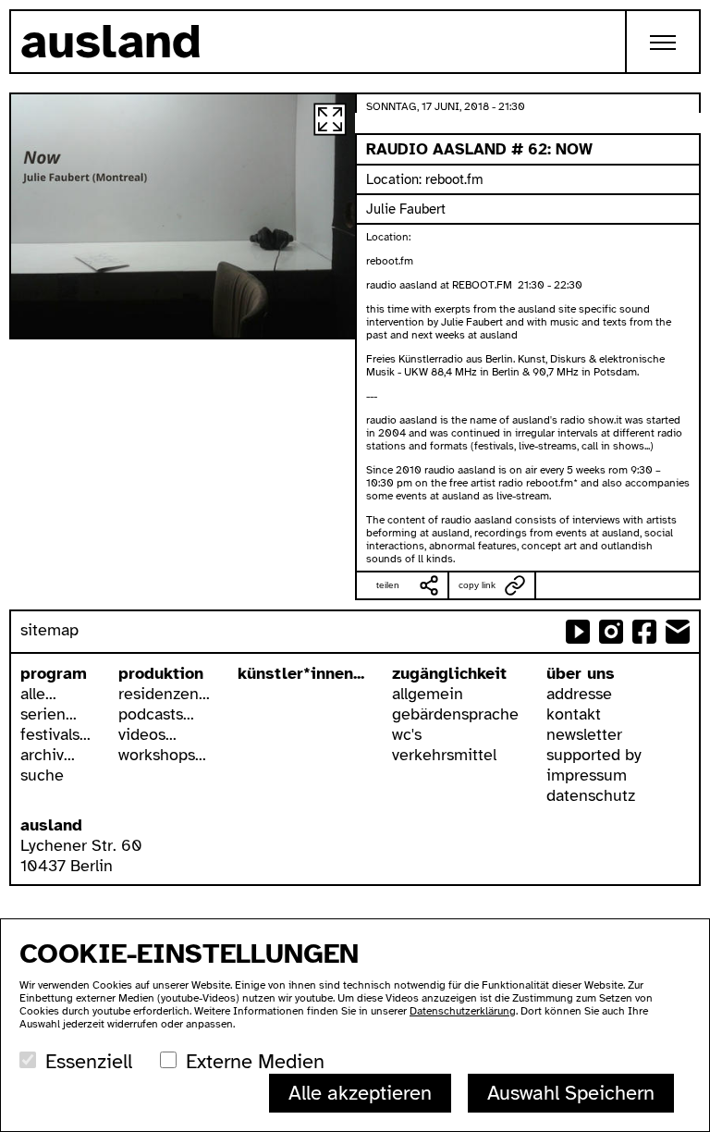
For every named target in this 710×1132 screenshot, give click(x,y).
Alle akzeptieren (360, 1092)
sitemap (49, 630)
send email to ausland (678, 632)
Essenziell (88, 1061)
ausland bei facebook (644, 632)
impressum (586, 775)
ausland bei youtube (578, 632)
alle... (38, 693)
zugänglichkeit (449, 673)
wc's (407, 734)
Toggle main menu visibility (664, 41)
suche (42, 775)
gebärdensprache (455, 714)
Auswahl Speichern (571, 1092)
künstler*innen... (301, 673)
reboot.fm (454, 179)
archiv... (47, 754)
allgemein (427, 693)
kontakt (573, 714)
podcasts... (156, 714)
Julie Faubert (406, 209)
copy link (477, 585)
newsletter (584, 734)
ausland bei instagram (611, 632)
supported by (594, 754)
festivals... (55, 734)
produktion (160, 673)
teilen (387, 585)
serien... (48, 714)
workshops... (162, 754)
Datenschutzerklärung (463, 1010)
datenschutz (590, 795)
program (53, 673)
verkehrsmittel (444, 754)
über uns (580, 673)
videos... (147, 734)
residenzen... (164, 693)
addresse (579, 693)
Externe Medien (255, 1061)
